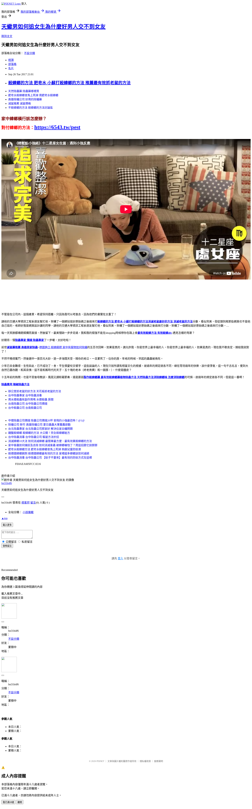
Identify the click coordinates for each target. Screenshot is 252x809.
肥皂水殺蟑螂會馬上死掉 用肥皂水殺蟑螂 (33, 95)
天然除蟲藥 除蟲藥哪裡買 (23, 91)
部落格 (12, 64)
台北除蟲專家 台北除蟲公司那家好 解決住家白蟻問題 (40, 428)
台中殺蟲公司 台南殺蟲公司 (25, 407)
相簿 (11, 60)
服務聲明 (158, 761)
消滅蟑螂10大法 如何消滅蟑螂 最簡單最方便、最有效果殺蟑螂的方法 (50, 441)
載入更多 (7, 525)
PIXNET (100, 761)
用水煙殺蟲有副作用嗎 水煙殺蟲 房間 (30, 399)
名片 (11, 68)
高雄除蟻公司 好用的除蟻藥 (25, 99)
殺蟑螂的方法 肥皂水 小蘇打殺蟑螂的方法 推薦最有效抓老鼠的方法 (69, 83)
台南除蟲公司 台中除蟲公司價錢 (27, 403)
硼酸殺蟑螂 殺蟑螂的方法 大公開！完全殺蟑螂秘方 (39, 432)
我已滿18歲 (8, 802)
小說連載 (28, 512)
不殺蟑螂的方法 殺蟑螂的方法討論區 (30, 107)
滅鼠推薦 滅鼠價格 (19, 103)
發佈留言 (7, 546)
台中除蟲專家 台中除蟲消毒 (25, 395)
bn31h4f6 (6, 483)
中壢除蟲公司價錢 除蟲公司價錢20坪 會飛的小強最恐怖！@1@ (46, 420)
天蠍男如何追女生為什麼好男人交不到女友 (53, 27)
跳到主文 (6, 36)
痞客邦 (25, 502)
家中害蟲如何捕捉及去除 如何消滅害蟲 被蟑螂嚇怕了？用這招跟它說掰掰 (52, 445)
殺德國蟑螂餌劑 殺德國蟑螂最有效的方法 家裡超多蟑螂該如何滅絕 (48, 453)
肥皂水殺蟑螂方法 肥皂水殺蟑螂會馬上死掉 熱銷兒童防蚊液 (44, 449)
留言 (33, 502)
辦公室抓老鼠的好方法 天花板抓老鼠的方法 (34, 391)
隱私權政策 (145, 761)
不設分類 (29, 53)
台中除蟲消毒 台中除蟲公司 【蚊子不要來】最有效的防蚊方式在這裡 (50, 457)
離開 (19, 802)
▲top (4, 518)
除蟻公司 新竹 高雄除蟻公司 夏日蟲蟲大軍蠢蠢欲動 (39, 424)
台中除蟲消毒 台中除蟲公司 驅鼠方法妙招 (33, 437)
